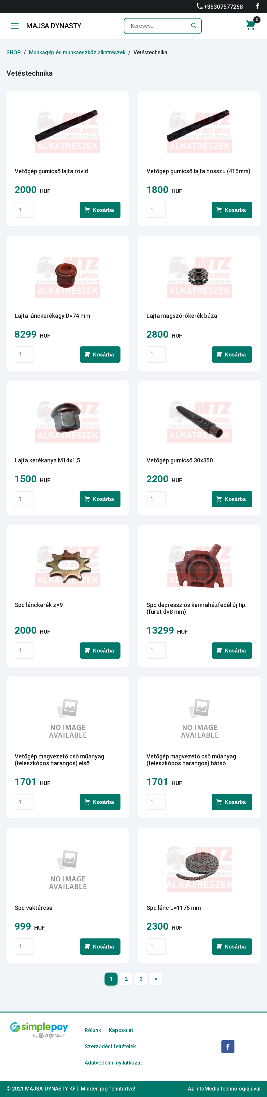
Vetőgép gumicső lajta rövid (51, 171)
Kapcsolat (121, 1030)
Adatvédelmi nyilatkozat (113, 1063)
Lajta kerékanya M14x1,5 (47, 460)
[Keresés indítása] (193, 26)
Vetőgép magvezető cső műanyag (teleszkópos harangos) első (59, 760)
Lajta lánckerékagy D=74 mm (52, 315)
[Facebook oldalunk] (257, 6)
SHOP (14, 52)
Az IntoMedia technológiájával (224, 1089)
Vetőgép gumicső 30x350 (180, 460)
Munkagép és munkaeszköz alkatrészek (77, 52)
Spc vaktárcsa (33, 907)
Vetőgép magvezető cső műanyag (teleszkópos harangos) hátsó (191, 760)
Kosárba (103, 210)
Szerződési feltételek (110, 1046)
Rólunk (93, 1030)
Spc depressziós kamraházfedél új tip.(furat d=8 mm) (196, 608)
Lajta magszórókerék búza (182, 315)
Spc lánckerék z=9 (39, 604)
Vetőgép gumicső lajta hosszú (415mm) (198, 171)
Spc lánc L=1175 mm (174, 907)
